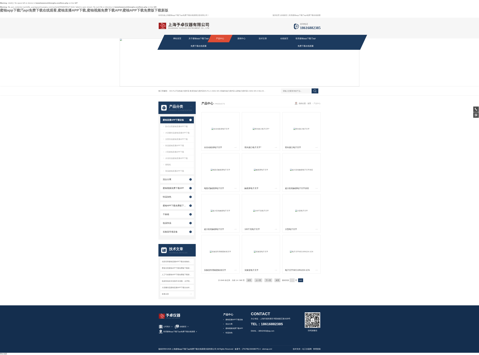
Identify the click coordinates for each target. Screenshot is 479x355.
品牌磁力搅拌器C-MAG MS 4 (246, 91)
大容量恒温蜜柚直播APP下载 (177, 133)
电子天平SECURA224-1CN (297, 270)
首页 (309, 103)
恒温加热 (167, 197)
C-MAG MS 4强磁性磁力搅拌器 (222, 91)
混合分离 (167, 179)
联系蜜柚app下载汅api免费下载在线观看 (305, 15)
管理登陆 (317, 349)
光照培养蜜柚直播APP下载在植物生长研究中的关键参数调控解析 (177, 262)
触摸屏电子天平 (251, 188)
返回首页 (276, 15)
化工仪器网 (307, 349)
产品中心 (220, 38)
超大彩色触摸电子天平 (214, 229)
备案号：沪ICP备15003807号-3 (247, 349)
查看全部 (165, 294)
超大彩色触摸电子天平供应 (297, 188)
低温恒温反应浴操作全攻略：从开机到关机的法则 (177, 281)
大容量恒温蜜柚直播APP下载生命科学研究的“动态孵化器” (177, 288)
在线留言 (284, 15)
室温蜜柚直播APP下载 (174, 171)
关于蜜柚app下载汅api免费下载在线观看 (199, 42)
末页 (277, 280)
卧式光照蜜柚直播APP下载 (176, 126)
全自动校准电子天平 (213, 147)
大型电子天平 (291, 229)
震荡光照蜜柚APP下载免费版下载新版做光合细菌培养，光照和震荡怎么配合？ (177, 268)
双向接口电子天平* (252, 147)
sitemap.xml (267, 349)
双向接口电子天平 (293, 147)
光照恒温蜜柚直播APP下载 (176, 139)
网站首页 (177, 38)
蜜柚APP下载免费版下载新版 (175, 205)
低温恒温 (167, 223)
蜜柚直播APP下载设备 (173, 120)
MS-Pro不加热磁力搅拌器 (179, 91)
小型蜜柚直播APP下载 (174, 152)
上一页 (258, 280)
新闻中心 (241, 38)
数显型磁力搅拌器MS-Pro (200, 91)
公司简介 (166, 327)
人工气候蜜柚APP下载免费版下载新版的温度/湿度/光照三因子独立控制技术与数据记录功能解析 (177, 275)
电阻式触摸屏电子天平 (214, 188)
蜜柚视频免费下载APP (173, 188)
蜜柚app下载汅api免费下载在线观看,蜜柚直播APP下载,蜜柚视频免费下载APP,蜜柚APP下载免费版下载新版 (84, 10)
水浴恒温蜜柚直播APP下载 (176, 158)
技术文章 (263, 38)
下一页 (268, 280)
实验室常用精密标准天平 (215, 270)
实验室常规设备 (170, 232)
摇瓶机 (168, 165)
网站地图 (3, 354)
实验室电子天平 (251, 270)
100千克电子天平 (252, 229)
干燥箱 (166, 214)
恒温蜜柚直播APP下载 (174, 145)
